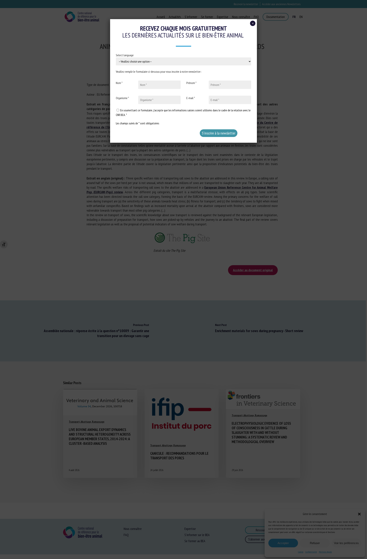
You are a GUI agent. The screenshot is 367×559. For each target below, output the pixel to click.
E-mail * (190, 98)
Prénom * (191, 83)
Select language (125, 55)
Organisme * (122, 98)
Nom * (119, 83)
